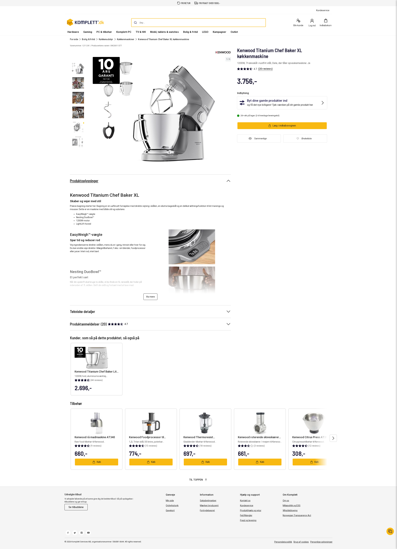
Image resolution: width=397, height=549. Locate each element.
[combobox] (198, 22)
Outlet (234, 31)
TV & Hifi (141, 31)
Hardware (73, 31)
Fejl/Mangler (246, 515)
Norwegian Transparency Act (297, 515)
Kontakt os (245, 500)
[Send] (135, 23)
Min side (170, 500)
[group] (159, 110)
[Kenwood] (223, 52)
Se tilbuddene (76, 507)
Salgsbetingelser (208, 500)
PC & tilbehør (104, 31)
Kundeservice (246, 505)
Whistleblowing (290, 510)
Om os (286, 500)
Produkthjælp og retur (250, 510)
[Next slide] (228, 110)
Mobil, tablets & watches (164, 31)
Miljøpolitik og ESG (291, 505)
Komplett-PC (123, 31)
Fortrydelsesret (207, 510)
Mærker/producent (209, 505)
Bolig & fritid (190, 31)
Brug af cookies (301, 542)
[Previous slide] (90, 110)
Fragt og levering (248, 520)
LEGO (205, 31)
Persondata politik (283, 542)
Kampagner (219, 31)
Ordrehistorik (172, 505)
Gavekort (170, 510)
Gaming (87, 31)
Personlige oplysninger (321, 542)
